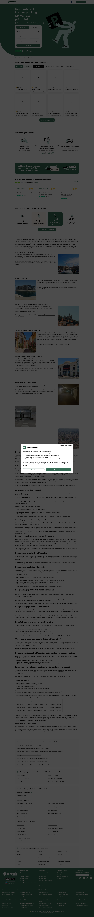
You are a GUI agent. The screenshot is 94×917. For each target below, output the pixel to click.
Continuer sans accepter (65, 445)
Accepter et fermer (58, 469)
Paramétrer (33, 469)
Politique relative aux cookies (55, 463)
